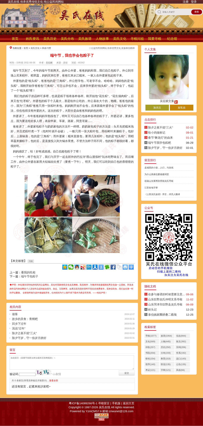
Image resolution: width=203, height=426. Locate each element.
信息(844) (181, 335)
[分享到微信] (70, 267)
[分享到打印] (125, 267)
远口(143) (181, 358)
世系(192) (181, 353)
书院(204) (150, 353)
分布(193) (166, 353)
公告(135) (181, 364)
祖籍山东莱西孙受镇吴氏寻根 (158, 181)
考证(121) (150, 370)
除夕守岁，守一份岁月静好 (29, 338)
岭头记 (152, 309)
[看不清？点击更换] (43, 372)
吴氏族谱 (85, 38)
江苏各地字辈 (151, 187)
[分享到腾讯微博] (89, 267)
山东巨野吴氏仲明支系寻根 (165, 299)
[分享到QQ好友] (76, 267)
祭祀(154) (150, 358)
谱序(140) (150, 364)
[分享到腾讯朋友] (107, 267)
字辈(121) (166, 370)
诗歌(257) (150, 347)
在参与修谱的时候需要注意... (166, 294)
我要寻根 (154, 38)
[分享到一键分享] (101, 267)
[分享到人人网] (95, 267)
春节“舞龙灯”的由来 (160, 137)
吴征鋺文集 (167, 101)
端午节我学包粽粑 (159, 142)
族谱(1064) (166, 335)
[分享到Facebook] (113, 267)
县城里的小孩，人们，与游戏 (158, 167)
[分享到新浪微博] (82, 267)
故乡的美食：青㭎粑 (25, 319)
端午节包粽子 (29, 276)
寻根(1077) (151, 335)
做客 (15, 314)
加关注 (157, 107)
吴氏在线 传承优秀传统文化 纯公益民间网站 (36, 1)
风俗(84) (180, 370)
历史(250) (166, 347)
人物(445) (166, 341)
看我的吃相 (28, 272)
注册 (186, 1)
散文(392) (181, 341)
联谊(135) (166, 364)
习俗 (31, 261)
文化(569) (150, 341)
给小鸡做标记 (156, 132)
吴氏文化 (119, 38)
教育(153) (166, 358)
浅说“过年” (18, 328)
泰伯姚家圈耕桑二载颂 (162, 314)
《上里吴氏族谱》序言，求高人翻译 (162, 194)
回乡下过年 (19, 323)
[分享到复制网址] (119, 267)
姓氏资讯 (32, 38)
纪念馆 (172, 38)
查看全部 (53, 380)
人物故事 (102, 38)
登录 (194, 1)
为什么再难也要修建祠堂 (156, 174)
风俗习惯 (46, 48)
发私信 (181, 107)
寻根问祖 (137, 38)
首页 (15, 38)
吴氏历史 (50, 38)
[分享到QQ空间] (64, 267)
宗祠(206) (181, 347)
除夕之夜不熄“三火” (24, 333)
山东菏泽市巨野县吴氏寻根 (165, 304)
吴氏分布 (67, 38)
